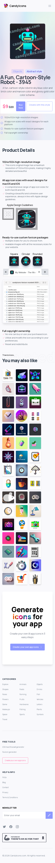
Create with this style (39, 104)
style (34, 71)
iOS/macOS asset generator (13, 747)
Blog (4, 782)
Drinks (39, 689)
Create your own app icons (26, 647)
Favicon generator (9, 752)
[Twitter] (4, 827)
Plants (39, 709)
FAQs (4, 777)
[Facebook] (11, 827)
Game (4, 704)
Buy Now (21, 106)
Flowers (5, 699)
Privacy (5, 792)
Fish (38, 694)
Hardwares (24, 704)
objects (17, 71)
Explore (5, 684)
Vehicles (40, 699)
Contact (5, 787)
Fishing (23, 709)
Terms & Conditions (10, 797)
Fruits (22, 699)
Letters (39, 704)
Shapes (5, 689)
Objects (40, 684)
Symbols (40, 714)
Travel (4, 719)
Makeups (6, 709)
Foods (22, 689)
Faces (4, 694)
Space (4, 714)
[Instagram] (17, 827)
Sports (22, 714)
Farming (23, 694)
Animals (23, 684)
